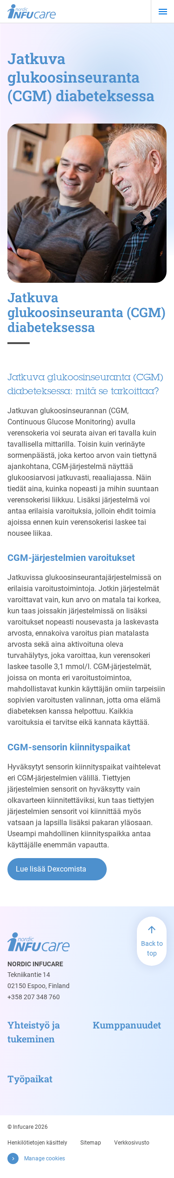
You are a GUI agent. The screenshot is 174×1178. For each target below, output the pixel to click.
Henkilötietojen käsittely (37, 1142)
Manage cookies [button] (44, 1158)
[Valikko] (162, 11)
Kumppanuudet (127, 1025)
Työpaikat (29, 1079)
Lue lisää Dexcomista (51, 869)
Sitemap (90, 1142)
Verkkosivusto (131, 1142)
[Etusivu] (31, 11)
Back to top (152, 948)
